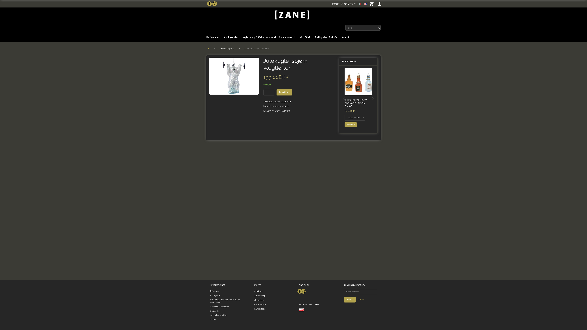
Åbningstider (231, 37)
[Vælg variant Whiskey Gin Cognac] (355, 118)
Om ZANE (305, 37)
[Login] (379, 3)
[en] (365, 3)
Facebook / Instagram (219, 307)
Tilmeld (349, 299)
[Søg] (379, 27)
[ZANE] (291, 15)
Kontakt (346, 37)
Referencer (213, 37)
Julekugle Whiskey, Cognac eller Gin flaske (356, 103)
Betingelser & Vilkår (326, 37)
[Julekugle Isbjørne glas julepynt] (234, 76)
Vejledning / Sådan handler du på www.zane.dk (269, 37)
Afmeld (361, 299)
